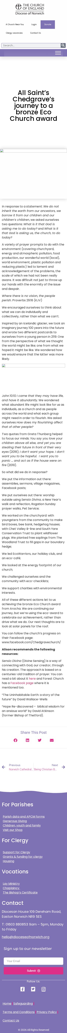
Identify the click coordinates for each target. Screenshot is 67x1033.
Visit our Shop (13, 830)
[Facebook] (23, 989)
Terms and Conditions (19, 1012)
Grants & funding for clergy (23, 857)
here (32, 678)
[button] (15, 740)
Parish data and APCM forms (24, 816)
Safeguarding (23, 1003)
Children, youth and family (22, 825)
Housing (8, 861)
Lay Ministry (11, 884)
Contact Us (35, 33)
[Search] (63, 45)
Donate (47, 24)
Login (34, 24)
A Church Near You (15, 24)
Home (7, 1003)
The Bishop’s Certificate (20, 892)
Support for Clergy (16, 852)
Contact (12, 903)
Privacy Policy (47, 1012)
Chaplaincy (11, 888)
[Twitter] (33, 989)
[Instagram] (44, 989)
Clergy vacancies (14, 33)
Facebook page (22, 683)
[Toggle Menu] (58, 53)
